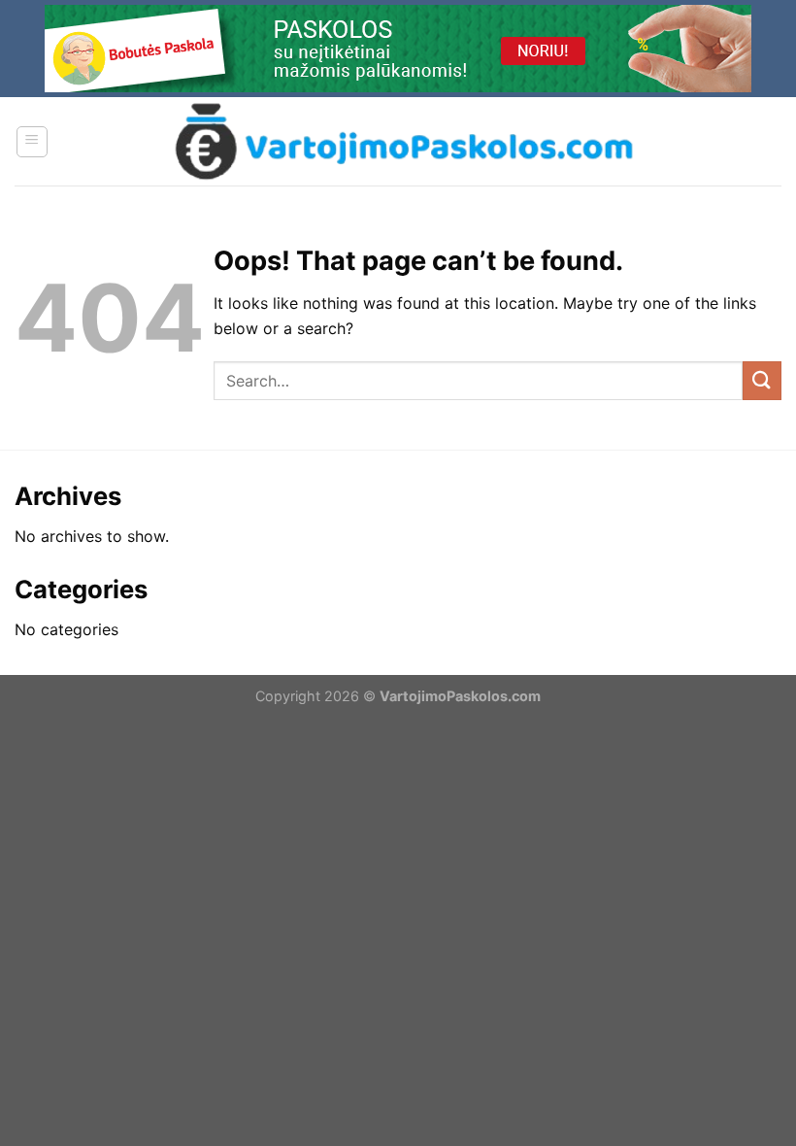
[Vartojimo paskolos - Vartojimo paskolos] (404, 141)
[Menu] (33, 141)
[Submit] (762, 380)
